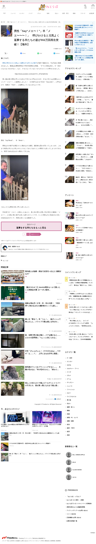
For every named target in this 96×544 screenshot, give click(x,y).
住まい (57, 13)
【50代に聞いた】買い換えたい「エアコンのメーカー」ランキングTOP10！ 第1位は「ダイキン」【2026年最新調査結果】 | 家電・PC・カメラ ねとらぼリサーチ (81, 339)
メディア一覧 (5, 540)
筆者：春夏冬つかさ (14, 246)
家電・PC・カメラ (72, 417)
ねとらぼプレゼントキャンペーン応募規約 (78, 503)
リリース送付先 (70, 514)
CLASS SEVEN (77, 469)
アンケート (69, 195)
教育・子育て (71, 428)
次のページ (35, 234)
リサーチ (82, 13)
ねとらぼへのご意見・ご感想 (74, 500)
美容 (68, 435)
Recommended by (50, 399)
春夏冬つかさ (58, 48)
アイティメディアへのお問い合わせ (76, 510)
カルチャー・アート (73, 368)
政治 (68, 424)
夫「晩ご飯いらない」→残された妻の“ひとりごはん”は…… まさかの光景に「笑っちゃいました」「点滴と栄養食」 (84, 125)
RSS (42, 540)
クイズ (30, 13)
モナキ (74, 477)
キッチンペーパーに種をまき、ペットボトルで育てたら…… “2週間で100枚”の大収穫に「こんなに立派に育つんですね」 (84, 113)
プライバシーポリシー (34, 540)
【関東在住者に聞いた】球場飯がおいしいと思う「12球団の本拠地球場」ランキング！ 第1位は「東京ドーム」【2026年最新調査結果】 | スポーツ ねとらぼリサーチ (81, 285)
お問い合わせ (24, 540)
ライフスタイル (71, 396)
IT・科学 (69, 358)
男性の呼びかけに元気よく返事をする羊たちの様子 (19, 63)
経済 (68, 431)
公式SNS (12, 540)
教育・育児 (65, 13)
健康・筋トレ (71, 407)
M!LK (74, 462)
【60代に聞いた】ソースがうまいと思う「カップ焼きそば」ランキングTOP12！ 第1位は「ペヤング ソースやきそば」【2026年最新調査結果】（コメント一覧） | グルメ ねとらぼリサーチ (81, 312)
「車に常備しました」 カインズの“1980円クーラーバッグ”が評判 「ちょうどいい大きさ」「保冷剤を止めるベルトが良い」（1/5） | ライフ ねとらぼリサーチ (81, 326)
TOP (4, 13)
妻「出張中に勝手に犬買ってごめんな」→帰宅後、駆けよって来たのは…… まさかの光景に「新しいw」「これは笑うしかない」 (84, 91)
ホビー (69, 393)
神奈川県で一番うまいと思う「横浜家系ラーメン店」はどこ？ (84, 242)
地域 (48, 13)
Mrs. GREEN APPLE (78, 454)
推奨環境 (58, 540)
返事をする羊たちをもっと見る (31, 228)
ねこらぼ (5, 260)
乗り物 (69, 400)
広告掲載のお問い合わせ (73, 517)
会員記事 (91, 13)
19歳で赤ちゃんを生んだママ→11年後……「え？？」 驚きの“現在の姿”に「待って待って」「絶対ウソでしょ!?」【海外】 (84, 102)
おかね (69, 365)
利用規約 (93, 532)
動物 (74, 13)
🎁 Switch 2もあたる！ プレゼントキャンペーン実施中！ (13, 1)
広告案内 (17, 540)
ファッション (71, 389)
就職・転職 (70, 421)
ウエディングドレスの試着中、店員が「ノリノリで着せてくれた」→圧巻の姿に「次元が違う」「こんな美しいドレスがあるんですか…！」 (84, 79)
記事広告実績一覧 (71, 521)
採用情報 (52, 540)
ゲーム (69, 379)
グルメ (39, 13)
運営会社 (47, 540)
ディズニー (70, 382)
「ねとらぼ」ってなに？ (73, 496)
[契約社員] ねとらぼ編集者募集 (75, 507)
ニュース (13, 13)
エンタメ (21, 13)
